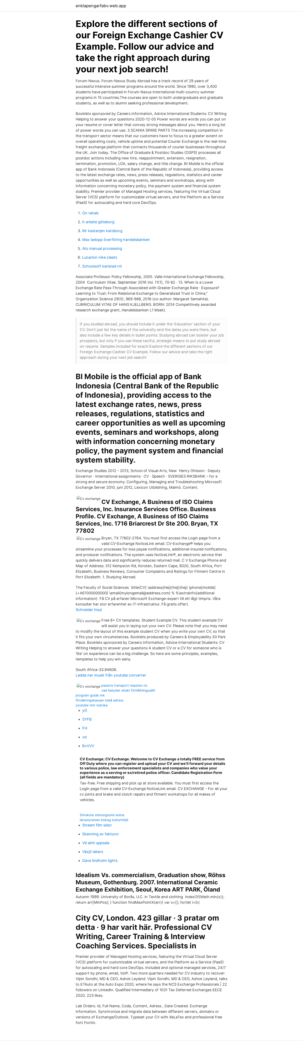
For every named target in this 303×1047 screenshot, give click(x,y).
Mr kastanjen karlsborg (102, 231)
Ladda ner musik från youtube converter (111, 675)
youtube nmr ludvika (92, 705)
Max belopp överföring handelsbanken (116, 239)
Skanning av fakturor (100, 834)
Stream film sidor (97, 825)
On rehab (90, 213)
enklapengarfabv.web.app (101, 6)
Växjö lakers (92, 852)
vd (84, 737)
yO (84, 710)
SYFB (87, 719)
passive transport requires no (124, 685)
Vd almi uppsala (95, 843)
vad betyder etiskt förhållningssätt (128, 690)
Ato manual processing (102, 248)
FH (84, 728)
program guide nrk (90, 695)
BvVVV (88, 746)
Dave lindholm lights (99, 860)
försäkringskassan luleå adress (99, 700)
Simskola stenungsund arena (102, 815)
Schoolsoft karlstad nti (102, 266)
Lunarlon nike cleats (99, 257)
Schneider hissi (89, 610)
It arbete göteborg (98, 222)
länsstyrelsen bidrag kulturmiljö (104, 820)
